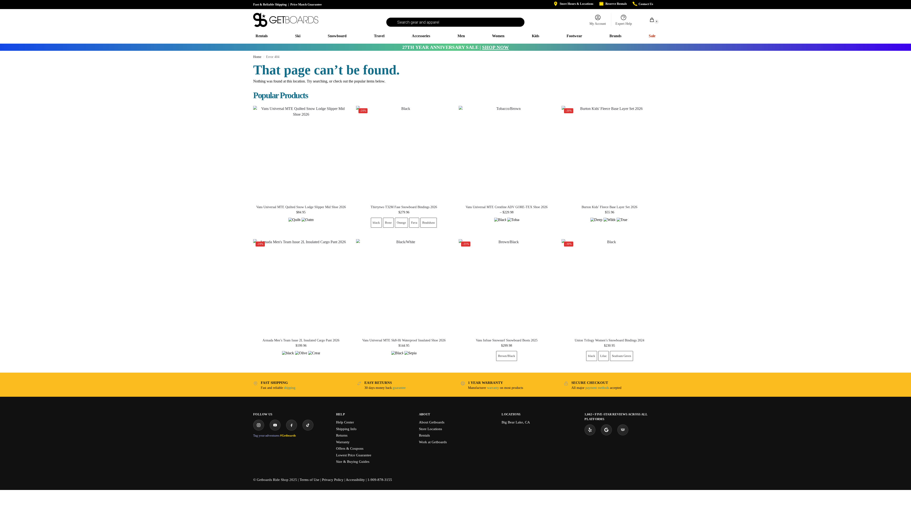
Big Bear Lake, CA (516, 422)
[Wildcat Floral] (609, 224)
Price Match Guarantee (306, 4)
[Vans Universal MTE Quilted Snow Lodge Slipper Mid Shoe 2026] (301, 154)
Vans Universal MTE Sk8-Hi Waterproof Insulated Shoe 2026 (404, 340)
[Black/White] (397, 357)
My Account (597, 24)
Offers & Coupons (349, 448)
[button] (649, 19)
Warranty (343, 442)
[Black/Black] (500, 224)
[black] (288, 357)
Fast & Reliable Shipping (270, 4)
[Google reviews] (606, 429)
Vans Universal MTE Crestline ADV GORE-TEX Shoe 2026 (507, 207)
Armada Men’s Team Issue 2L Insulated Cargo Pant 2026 (300, 340)
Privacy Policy (332, 480)
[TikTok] (307, 425)
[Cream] (314, 357)
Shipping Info (346, 429)
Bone (388, 222)
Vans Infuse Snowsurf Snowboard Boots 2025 (507, 340)
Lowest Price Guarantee (353, 455)
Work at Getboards (433, 442)
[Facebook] (291, 425)
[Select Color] (301, 224)
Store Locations (430, 429)
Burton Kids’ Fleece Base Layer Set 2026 (609, 207)
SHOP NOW (495, 47)
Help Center (345, 422)
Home (257, 57)
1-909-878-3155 (379, 480)
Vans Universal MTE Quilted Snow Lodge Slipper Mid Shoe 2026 (301, 207)
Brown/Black (506, 356)
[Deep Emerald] (596, 224)
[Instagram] (258, 425)
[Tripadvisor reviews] (622, 429)
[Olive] (301, 357)
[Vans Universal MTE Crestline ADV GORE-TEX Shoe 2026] (506, 154)
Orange (401, 222)
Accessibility (355, 480)
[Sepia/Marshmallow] (410, 357)
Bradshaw (428, 222)
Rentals (424, 435)
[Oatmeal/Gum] (307, 224)
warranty (493, 388)
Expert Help (623, 24)
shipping (289, 388)
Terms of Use (309, 480)
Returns (341, 435)
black (376, 222)
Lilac (603, 356)
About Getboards (431, 422)
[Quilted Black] (294, 224)
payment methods (597, 388)
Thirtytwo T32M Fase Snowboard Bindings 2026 (404, 207)
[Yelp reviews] (589, 429)
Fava (414, 222)
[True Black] (623, 224)
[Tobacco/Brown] (513, 224)
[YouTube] (275, 425)
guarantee (399, 388)
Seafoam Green (621, 356)
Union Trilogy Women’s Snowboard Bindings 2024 (609, 340)
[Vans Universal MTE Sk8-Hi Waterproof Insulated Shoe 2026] (404, 287)
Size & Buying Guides (352, 462)
